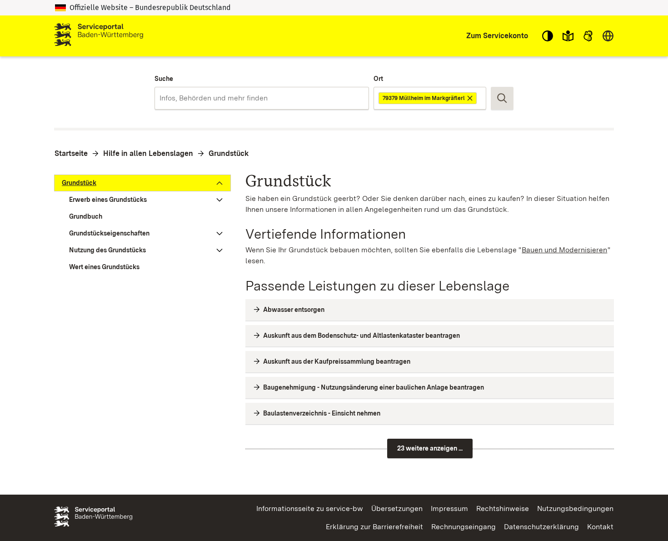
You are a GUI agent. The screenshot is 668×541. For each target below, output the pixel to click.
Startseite (71, 153)
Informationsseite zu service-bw (309, 508)
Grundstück (229, 153)
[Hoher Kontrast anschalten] (547, 36)
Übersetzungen (397, 508)
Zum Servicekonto (497, 35)
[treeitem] (142, 183)
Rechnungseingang (463, 526)
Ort (378, 78)
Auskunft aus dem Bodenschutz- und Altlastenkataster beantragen (361, 335)
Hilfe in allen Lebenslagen (148, 153)
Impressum (449, 508)
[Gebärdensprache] (588, 36)
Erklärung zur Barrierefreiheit (374, 526)
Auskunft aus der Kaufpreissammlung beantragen (336, 361)
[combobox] (262, 98)
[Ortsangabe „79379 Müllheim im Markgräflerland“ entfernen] (470, 98)
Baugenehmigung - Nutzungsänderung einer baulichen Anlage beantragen (373, 387)
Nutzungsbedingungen (575, 508)
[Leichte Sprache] (568, 36)
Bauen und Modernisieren (564, 249)
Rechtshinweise (502, 508)
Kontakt (600, 526)
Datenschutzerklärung (541, 526)
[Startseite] (98, 36)
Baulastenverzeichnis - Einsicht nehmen (321, 413)
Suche (164, 78)
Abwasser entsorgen (293, 309)
